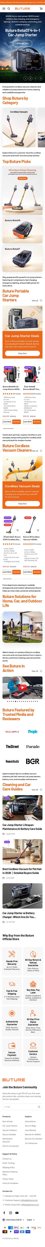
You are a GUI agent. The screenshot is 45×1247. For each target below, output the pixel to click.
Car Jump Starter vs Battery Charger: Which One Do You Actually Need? (18, 915)
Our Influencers (31, 1143)
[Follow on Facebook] (4, 1213)
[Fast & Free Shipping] (12, 991)
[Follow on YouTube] (17, 1213)
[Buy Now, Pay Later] (33, 991)
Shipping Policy (8, 1167)
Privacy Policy (8, 1179)
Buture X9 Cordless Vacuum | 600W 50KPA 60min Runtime (31, 538)
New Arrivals (7, 1121)
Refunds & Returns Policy (10, 1173)
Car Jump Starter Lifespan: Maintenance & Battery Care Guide (22, 826)
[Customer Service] (33, 1052)
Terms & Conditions (10, 1183)
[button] (7, 701)
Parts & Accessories (10, 1146)
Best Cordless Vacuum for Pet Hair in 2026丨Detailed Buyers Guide (22, 870)
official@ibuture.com (29, 1200)
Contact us (6, 1159)
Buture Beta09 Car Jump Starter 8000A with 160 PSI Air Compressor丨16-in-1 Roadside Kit (11, 388)
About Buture (30, 1121)
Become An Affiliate (33, 1134)
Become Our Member (33, 1139)
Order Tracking (8, 1163)
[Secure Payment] (12, 1052)
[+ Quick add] (17, 380)
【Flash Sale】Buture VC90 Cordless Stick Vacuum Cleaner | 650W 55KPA (11, 538)
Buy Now (16, 422)
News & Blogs (30, 1126)
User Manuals (30, 1130)
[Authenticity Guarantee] (12, 1021)
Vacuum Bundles (9, 1134)
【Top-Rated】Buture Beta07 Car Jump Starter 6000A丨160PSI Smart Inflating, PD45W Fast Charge (32, 388)
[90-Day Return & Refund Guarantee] (33, 961)
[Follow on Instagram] (10, 1213)
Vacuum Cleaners (9, 1130)
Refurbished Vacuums (7, 1140)
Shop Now (22, 353)
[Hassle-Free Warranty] (12, 961)
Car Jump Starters (9, 1126)
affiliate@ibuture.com (30, 1205)
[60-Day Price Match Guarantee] (33, 1021)
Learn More (7, 422)
